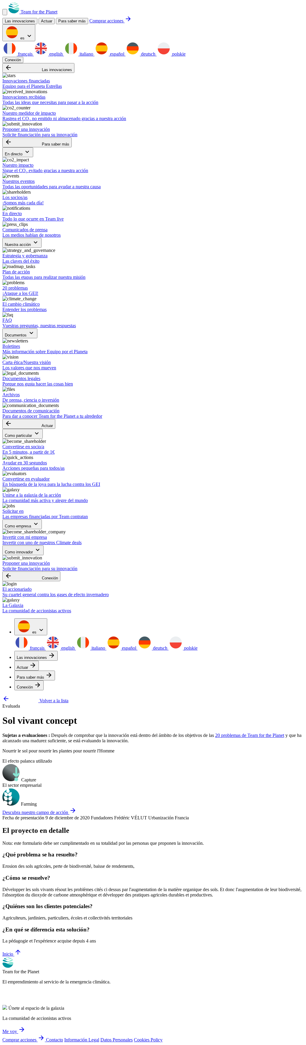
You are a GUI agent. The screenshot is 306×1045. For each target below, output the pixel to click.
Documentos (20, 333)
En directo (18, 152)
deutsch (148, 53)
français (25, 53)
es (26, 36)
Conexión (13, 60)
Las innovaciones (38, 68)
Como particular (22, 434)
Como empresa (22, 524)
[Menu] (4, 12)
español (117, 53)
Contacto (54, 1039)
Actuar (29, 424)
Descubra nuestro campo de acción (39, 812)
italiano (86, 53)
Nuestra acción (22, 243)
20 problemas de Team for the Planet (249, 735)
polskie (178, 53)
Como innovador (23, 550)
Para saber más (72, 21)
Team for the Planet (38, 11)
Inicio (12, 954)
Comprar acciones (110, 20)
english (56, 53)
